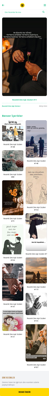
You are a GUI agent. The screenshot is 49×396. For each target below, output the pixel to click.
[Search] (43, 11)
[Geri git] (3, 5)
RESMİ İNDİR (25, 392)
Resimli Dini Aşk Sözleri (11, 106)
